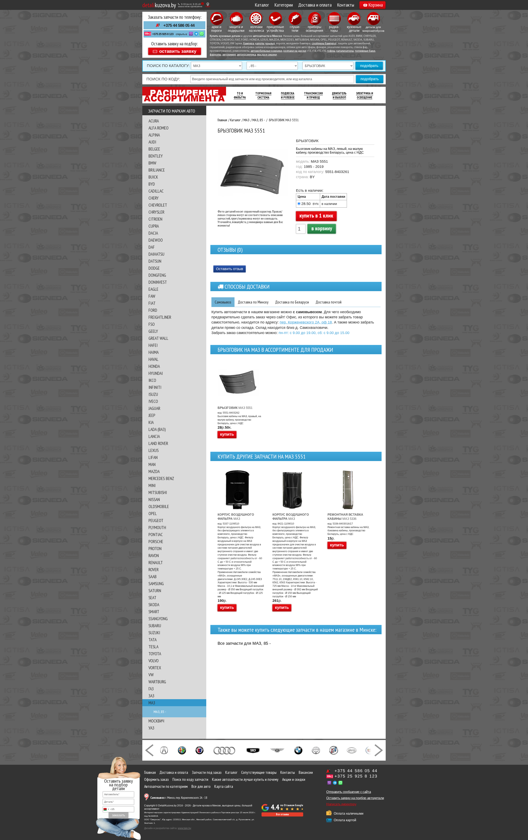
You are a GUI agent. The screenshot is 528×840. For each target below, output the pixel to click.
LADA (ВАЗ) (157, 429)
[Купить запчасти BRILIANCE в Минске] (316, 750)
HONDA (154, 366)
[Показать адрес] (208, 5)
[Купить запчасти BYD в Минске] (351, 750)
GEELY (153, 331)
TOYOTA (154, 653)
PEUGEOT (155, 520)
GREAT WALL (158, 338)
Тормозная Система (263, 95)
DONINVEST (157, 282)
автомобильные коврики (266, 51)
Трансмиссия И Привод (313, 95)
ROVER (153, 569)
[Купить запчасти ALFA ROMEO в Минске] (182, 750)
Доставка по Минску (253, 302)
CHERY (153, 198)
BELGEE (154, 149)
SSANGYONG (158, 618)
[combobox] (108, 809)
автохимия (229, 54)
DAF (151, 247)
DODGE (154, 268)
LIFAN (153, 457)
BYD (151, 184)
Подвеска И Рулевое (288, 95)
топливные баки (365, 51)
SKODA (153, 604)
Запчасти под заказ (207, 772)
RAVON (153, 555)
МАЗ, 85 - (160, 711)
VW (151, 675)
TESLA (153, 646)
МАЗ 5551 (235, 407)
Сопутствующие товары (259, 772)
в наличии (329, 204)
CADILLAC (156, 191)
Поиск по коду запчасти (190, 779)
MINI (152, 485)
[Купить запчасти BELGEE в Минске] (253, 750)
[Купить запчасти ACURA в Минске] (164, 750)
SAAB (152, 576)
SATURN (154, 590)
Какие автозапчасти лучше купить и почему (245, 779)
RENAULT (155, 562)
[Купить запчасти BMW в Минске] (298, 750)
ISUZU (153, 394)
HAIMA (153, 352)
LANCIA (154, 436)
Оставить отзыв (229, 269)
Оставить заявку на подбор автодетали (355, 798)
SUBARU (154, 625)
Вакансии (306, 772)
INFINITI (154, 387)
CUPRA (153, 226)
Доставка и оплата (315, 5)
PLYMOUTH (157, 527)
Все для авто (201, 786)
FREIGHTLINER (159, 317)
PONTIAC (155, 534)
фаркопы (215, 54)
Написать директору (341, 804)
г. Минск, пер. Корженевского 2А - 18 (178, 798)
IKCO (152, 380)
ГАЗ (151, 689)
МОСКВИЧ (156, 721)
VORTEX (154, 668)
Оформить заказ (156, 779)
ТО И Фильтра (240, 95)
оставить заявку (177, 51)
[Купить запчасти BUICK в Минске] (333, 750)
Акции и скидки (293, 779)
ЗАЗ (151, 696)
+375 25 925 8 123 (162, 34)
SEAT (152, 597)
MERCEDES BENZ (161, 478)
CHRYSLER (156, 212)
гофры (331, 51)
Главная (150, 772)
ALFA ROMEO (158, 128)
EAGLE (153, 289)
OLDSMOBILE (158, 506)
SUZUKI (154, 632)
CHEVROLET (157, 205)
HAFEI (153, 345)
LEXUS (153, 450)
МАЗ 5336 (345, 516)
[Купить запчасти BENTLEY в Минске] (277, 750)
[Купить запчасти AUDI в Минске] (224, 750)
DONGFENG (157, 275)
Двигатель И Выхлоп (339, 95)
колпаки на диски (294, 51)
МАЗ (151, 703)
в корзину (321, 228)
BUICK (153, 177)
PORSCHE (155, 541)
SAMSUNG (156, 583)
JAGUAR (154, 408)
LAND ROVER (158, 443)
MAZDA (154, 471)
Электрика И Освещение (364, 95)
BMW (152, 163)
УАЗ (151, 728)
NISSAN (154, 499)
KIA (151, 422)
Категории (283, 5)
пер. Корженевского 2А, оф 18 (306, 322)
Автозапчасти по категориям (166, 786)
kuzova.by (159, 5)
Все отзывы (282, 814)
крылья (270, 43)
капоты (259, 43)
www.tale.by (184, 828)
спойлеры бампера (324, 43)
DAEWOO (155, 240)
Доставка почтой (329, 302)
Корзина (375, 5)
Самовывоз (223, 302)
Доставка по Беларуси (292, 302)
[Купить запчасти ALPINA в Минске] (199, 750)
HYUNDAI (155, 373)
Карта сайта (223, 786)
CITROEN (155, 219)
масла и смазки (267, 54)
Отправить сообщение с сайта (348, 792)
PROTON (154, 548)
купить (227, 434)
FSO (151, 324)
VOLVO (153, 661)
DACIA (153, 233)
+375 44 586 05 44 (178, 25)
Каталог (262, 5)
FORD (152, 310)
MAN (152, 464)
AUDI (152, 142)
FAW (151, 296)
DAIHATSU (156, 254)
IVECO (153, 401)
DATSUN (154, 261)
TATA (152, 639)
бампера (248, 43)
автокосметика (246, 54)
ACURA (153, 121)
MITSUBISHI (157, 492)
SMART (153, 611)
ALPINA (154, 135)
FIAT (152, 303)
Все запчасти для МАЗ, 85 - (244, 643)
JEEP (151, 415)
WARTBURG (157, 682)
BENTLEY (155, 156)
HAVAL (153, 359)
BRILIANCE (156, 170)
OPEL (152, 513)
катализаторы (345, 51)
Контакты (345, 5)
